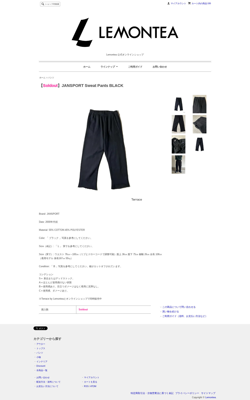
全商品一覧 (41, 370)
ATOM (93, 386)
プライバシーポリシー (187, 393)
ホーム (86, 66)
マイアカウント (178, 3)
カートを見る (90, 382)
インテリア (41, 361)
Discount (40, 366)
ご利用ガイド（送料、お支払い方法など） (185, 316)
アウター (40, 344)
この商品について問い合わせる (179, 307)
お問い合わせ (160, 66)
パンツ (39, 353)
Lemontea (210, 397)
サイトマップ (208, 393)
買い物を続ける (170, 311)
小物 (38, 357)
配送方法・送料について (48, 382)
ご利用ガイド (135, 66)
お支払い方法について (47, 386)
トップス (40, 348)
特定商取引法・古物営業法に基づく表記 (152, 393)
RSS (86, 386)
